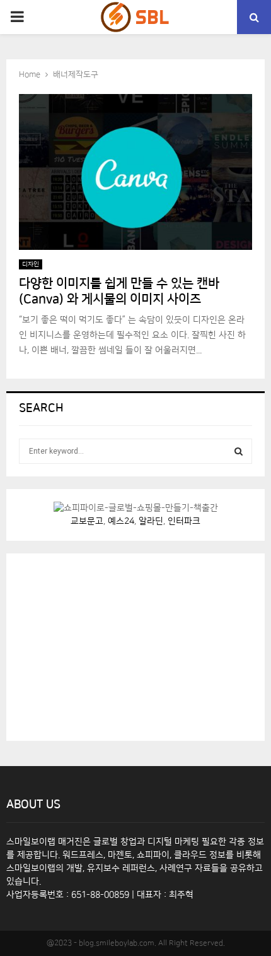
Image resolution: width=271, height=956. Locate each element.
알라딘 (151, 521)
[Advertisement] (113, 645)
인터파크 (184, 521)
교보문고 (87, 521)
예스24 (121, 521)
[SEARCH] (238, 451)
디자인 (30, 264)
